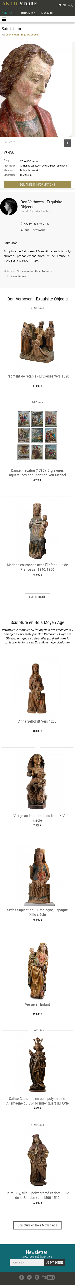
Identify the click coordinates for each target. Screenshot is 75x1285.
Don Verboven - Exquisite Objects (41, 204)
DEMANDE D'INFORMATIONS (37, 184)
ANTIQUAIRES (28, 13)
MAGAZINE (47, 13)
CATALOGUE (8, 13)
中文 (70, 5)
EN (64, 5)
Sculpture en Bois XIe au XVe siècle (34, 271)
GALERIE (25, 230)
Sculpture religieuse (16, 276)
